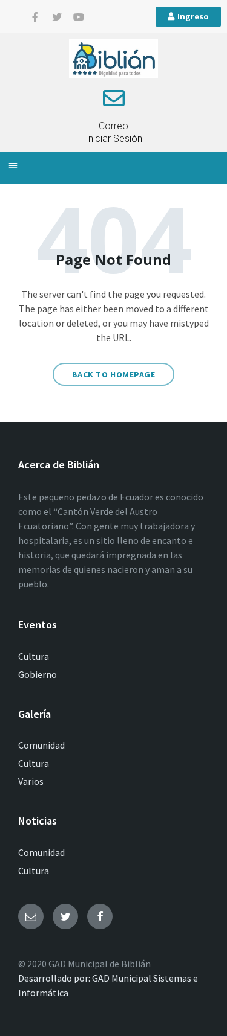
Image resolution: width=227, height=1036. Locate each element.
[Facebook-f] (35, 17)
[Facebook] (100, 916)
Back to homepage (114, 374)
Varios (31, 781)
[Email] (31, 916)
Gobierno (37, 674)
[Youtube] (79, 17)
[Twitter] (57, 17)
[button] (13, 165)
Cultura (33, 656)
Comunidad (41, 745)
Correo (113, 126)
